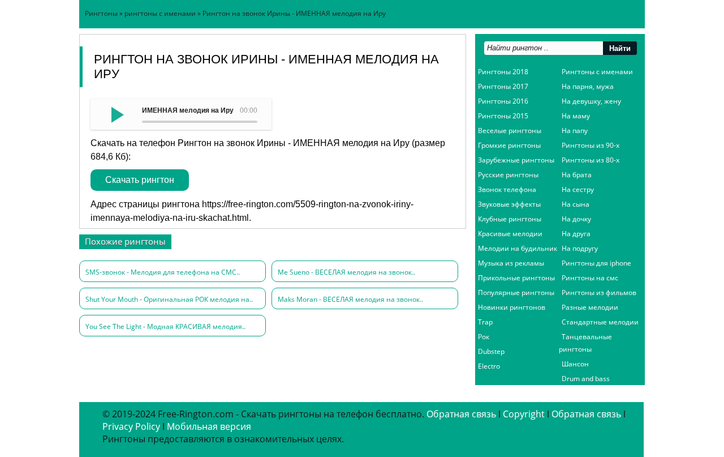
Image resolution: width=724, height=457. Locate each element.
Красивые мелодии (510, 233)
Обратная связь (461, 414)
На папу (575, 130)
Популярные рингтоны (516, 292)
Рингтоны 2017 (503, 86)
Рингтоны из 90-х (590, 145)
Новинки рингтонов (511, 307)
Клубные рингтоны (509, 219)
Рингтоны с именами (597, 71)
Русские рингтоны (508, 175)
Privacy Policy (131, 426)
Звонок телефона (507, 189)
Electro (489, 366)
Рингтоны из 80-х (590, 160)
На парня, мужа (588, 86)
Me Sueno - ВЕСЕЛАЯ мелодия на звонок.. (346, 272)
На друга (576, 233)
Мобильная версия (209, 426)
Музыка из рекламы (511, 263)
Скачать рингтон (139, 180)
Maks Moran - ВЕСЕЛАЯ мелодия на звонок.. (350, 299)
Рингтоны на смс (590, 278)
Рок (483, 336)
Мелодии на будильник (517, 248)
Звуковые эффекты (509, 204)
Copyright (524, 414)
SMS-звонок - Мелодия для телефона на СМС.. (162, 272)
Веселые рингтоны (509, 130)
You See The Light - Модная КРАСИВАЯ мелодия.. (165, 326)
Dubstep (491, 351)
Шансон (575, 364)
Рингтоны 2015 (503, 116)
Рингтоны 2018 (503, 71)
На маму (576, 116)
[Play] (116, 113)
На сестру (578, 189)
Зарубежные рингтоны (516, 160)
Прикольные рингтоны (516, 278)
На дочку (576, 219)
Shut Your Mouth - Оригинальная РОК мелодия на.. (169, 299)
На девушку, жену (591, 101)
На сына (575, 204)
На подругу (580, 248)
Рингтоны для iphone (596, 263)
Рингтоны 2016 (503, 101)
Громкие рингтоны (509, 145)
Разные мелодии (590, 307)
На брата (577, 175)
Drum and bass (586, 378)
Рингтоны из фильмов (599, 292)
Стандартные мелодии (600, 322)
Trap (485, 322)
